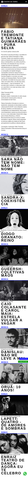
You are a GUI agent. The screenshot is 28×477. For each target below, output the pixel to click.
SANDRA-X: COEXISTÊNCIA (13, 201)
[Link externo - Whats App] (25, 474)
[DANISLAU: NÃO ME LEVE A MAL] (14, 348)
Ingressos (23, 358)
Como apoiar (23, 361)
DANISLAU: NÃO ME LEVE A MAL (13, 355)
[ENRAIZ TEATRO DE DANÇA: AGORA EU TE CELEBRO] (14, 453)
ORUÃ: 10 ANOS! (11, 388)
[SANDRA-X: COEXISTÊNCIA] (14, 193)
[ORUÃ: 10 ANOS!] (14, 383)
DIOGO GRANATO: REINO (12, 237)
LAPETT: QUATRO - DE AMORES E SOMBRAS (13, 423)
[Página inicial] (9, 2)
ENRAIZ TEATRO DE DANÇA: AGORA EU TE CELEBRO (13, 465)
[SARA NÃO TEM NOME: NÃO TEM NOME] (14, 155)
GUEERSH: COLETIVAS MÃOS (12, 272)
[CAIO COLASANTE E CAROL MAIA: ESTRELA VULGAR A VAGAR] (14, 300)
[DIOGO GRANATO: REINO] (14, 228)
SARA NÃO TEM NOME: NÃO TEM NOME (13, 164)
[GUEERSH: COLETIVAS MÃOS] (14, 265)
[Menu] (26, 2)
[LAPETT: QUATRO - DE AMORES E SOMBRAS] (14, 415)
